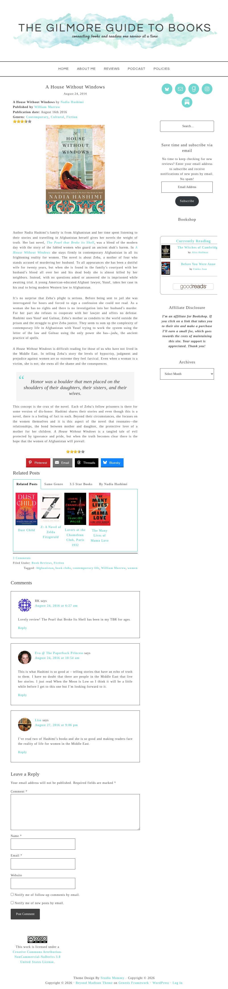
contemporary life (86, 568)
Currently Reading (193, 241)
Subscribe (187, 201)
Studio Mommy (112, 978)
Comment (19, 791)
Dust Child (26, 530)
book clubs (63, 568)
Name (16, 836)
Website (16, 875)
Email (16, 855)
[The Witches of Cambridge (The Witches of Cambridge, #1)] (165, 257)
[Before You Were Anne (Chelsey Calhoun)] (165, 273)
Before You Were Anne (198, 264)
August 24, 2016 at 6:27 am (56, 605)
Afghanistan (45, 568)
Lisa (38, 720)
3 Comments (22, 558)
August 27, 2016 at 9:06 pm (56, 725)
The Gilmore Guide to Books (114, 30)
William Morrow (47, 107)
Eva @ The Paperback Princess (59, 653)
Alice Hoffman (200, 252)
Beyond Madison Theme (94, 983)
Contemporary (37, 117)
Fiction (71, 117)
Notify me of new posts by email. (39, 903)
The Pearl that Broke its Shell (70, 242)
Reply (22, 628)
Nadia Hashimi (72, 102)
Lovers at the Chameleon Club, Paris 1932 (75, 537)
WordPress (161, 983)
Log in (178, 983)
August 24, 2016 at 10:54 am (57, 658)
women (133, 568)
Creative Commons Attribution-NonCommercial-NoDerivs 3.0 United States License (37, 957)
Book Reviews (42, 563)
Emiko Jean (200, 269)
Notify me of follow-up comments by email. (47, 895)
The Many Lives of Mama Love (100, 535)
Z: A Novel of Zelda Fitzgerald (51, 532)
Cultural (57, 117)
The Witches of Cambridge (198, 247)
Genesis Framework (133, 983)
